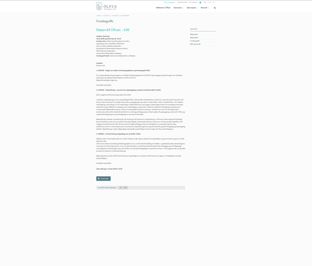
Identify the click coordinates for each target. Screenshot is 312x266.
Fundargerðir (125, 15)
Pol (209, 2)
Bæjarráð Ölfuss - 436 (112, 30)
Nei (125, 187)
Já (120, 187)
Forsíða (98, 15)
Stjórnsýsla (106, 15)
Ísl (213, 2)
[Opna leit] (214, 7)
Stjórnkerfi (115, 15)
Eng (205, 2)
